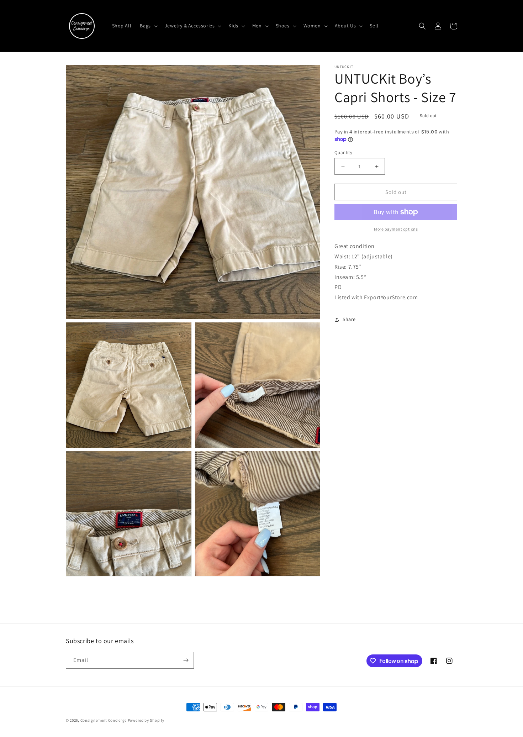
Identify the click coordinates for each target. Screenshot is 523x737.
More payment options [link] (396, 229)
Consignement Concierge (103, 720)
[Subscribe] (186, 660)
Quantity (343, 152)
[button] (148, 25)
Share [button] (349, 319)
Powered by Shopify (146, 720)
